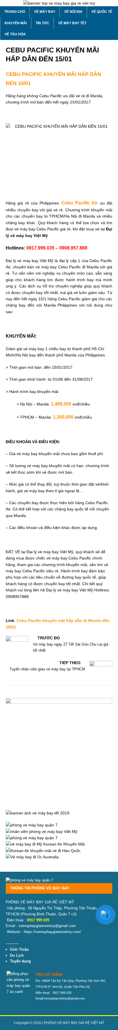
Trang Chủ (14, 12)
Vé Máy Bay (44, 12)
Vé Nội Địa (73, 12)
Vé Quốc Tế (101, 12)
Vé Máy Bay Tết (72, 23)
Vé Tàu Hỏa (15, 34)
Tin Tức (42, 23)
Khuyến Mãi (16, 23)
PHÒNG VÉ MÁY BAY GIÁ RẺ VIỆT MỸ (74, 1023)
